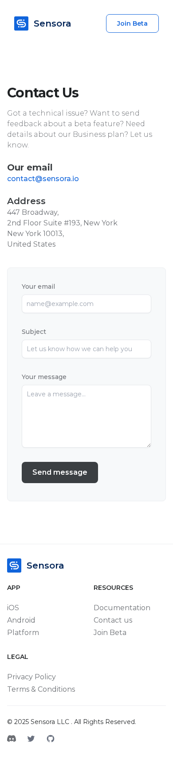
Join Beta (132, 23)
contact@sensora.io (43, 178)
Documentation (122, 608)
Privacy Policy (31, 677)
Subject (34, 332)
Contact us (113, 620)
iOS (13, 608)
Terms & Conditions (41, 689)
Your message (44, 377)
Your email (38, 286)
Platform (23, 632)
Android (21, 620)
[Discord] (11, 739)
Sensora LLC (51, 722)
